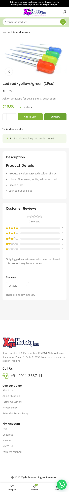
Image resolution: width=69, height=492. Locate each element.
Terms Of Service (12, 401)
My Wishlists (10, 446)
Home (6, 32)
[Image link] (21, 342)
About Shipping (11, 396)
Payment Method (12, 451)
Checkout (8, 434)
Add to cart (30, 116)
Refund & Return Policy (15, 413)
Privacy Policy (10, 407)
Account (7, 440)
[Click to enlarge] (9, 71)
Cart (5, 429)
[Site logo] (34, 11)
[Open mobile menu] (4, 11)
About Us (8, 390)
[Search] (63, 22)
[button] (62, 485)
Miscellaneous (21, 32)
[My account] (64, 11)
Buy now (55, 116)
